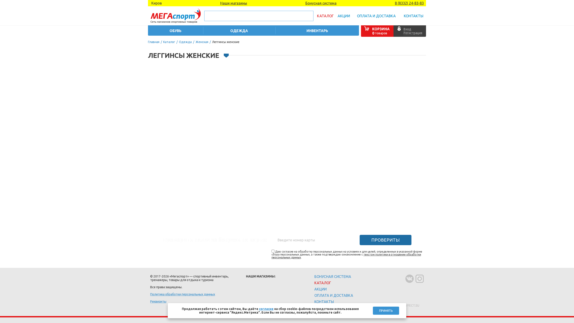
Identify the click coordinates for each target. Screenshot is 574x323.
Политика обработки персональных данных (182, 294)
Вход (407, 29)
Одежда (185, 42)
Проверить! (385, 239)
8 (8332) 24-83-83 (409, 3)
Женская (202, 42)
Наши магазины (233, 3)
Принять (386, 310)
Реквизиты (158, 301)
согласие (266, 309)
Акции (344, 16)
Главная (153, 42)
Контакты (413, 16)
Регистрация (413, 33)
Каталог (325, 16)
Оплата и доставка (376, 16)
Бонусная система (321, 3)
